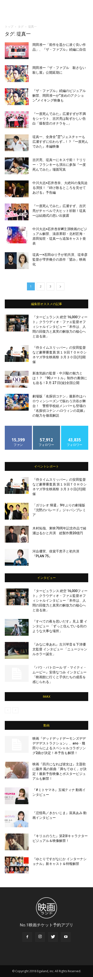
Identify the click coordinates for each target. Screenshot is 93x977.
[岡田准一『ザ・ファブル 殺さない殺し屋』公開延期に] (17, 73)
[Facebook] (27, 937)
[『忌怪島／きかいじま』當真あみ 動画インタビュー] (17, 818)
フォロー (46, 427)
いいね (18, 427)
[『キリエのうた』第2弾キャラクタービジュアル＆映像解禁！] (17, 841)
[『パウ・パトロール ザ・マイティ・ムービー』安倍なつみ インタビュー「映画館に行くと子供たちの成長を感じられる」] (17, 673)
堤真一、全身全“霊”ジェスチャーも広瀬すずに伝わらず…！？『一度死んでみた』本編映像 (60, 141)
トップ (9, 26)
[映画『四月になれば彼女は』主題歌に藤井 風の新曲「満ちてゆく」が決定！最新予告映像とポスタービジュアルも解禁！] (17, 770)
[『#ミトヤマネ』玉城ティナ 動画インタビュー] (17, 795)
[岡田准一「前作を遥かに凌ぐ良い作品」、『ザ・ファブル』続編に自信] (17, 50)
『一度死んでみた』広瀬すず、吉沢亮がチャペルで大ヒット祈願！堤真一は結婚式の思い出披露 (59, 210)
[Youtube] (66, 937)
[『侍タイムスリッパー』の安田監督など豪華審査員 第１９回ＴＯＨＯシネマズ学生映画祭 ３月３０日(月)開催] (17, 353)
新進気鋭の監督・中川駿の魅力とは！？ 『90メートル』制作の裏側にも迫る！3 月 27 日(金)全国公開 (59, 378)
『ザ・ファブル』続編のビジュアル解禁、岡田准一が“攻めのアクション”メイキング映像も (59, 95)
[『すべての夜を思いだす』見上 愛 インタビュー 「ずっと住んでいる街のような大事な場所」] (17, 627)
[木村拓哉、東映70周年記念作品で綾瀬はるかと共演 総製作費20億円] (17, 534)
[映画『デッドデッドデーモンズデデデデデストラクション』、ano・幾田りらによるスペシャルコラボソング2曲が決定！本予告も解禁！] (17, 744)
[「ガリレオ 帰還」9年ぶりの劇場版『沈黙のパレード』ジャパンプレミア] (17, 511)
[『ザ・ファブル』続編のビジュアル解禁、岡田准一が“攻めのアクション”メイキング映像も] (17, 96)
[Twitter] (53, 937)
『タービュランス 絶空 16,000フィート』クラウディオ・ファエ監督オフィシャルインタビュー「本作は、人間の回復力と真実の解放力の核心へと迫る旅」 (60, 326)
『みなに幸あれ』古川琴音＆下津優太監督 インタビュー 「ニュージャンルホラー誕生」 (59, 649)
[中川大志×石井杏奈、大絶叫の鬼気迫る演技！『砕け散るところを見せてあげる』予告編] (17, 188)
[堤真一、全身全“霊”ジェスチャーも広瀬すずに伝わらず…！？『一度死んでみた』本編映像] (17, 142)
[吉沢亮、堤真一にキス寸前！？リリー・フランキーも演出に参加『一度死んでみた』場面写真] (17, 165)
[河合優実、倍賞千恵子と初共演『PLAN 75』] (17, 557)
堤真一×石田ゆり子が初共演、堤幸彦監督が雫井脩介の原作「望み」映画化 (60, 259)
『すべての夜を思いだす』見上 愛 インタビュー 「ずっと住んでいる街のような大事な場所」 (59, 626)
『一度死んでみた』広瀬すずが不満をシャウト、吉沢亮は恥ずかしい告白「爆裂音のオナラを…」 (59, 118)
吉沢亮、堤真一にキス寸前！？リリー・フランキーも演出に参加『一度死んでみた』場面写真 (59, 164)
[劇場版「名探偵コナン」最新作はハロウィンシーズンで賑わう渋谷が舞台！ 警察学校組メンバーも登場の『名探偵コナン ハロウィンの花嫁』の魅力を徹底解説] (17, 402)
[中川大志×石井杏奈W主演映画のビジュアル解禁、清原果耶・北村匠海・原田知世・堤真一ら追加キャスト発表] (17, 235)
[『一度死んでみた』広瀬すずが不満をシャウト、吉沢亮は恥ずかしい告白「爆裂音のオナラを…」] (17, 119)
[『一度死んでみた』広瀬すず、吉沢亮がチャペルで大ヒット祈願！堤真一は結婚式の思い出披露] (17, 212)
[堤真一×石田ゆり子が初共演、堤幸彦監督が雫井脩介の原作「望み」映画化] (17, 260)
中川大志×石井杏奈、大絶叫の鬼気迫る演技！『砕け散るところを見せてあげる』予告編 (60, 187)
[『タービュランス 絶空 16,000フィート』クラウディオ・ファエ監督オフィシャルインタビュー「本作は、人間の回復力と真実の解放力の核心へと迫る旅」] (17, 323)
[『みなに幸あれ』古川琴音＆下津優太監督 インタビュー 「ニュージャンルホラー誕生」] (17, 650)
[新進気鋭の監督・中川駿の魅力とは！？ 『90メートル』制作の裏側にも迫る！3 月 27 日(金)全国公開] (17, 379)
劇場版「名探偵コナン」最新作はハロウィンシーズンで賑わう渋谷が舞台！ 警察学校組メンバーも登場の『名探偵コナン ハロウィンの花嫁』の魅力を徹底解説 (59, 405)
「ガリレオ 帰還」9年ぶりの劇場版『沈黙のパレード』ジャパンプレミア (59, 510)
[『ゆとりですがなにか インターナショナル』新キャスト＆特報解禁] (17, 865)
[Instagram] (40, 937)
